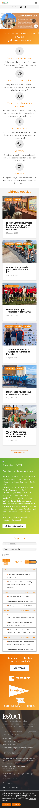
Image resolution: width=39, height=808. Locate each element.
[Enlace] (5, 3)
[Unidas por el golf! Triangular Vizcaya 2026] (19, 302)
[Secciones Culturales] (19, 73)
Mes (26, 562)
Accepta (6, 804)
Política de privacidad (11, 741)
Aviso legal (6, 738)
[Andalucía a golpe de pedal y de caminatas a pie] (19, 260)
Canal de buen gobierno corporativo (17, 748)
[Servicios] (19, 167)
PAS (7, 555)
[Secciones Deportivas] (19, 51)
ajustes (21, 797)
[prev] (4, 560)
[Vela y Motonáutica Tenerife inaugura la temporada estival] (19, 425)
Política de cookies (10, 745)
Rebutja (16, 804)
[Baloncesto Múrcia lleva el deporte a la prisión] (19, 384)
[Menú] (36, 2)
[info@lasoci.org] (4, 787)
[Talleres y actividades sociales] (19, 96)
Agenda (33, 562)
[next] (8, 560)
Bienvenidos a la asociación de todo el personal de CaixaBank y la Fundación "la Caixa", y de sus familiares (19, 37)
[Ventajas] (19, 144)
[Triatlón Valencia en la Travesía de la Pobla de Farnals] (19, 343)
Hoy (5, 563)
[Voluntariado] (19, 121)
